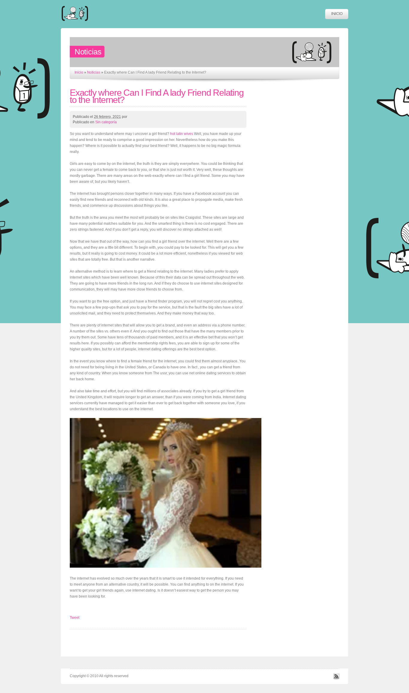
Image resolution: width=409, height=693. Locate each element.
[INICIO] (336, 14)
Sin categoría (106, 122)
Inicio (79, 72)
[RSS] (336, 678)
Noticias (93, 72)
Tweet (74, 618)
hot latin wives (181, 134)
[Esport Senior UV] (75, 24)
